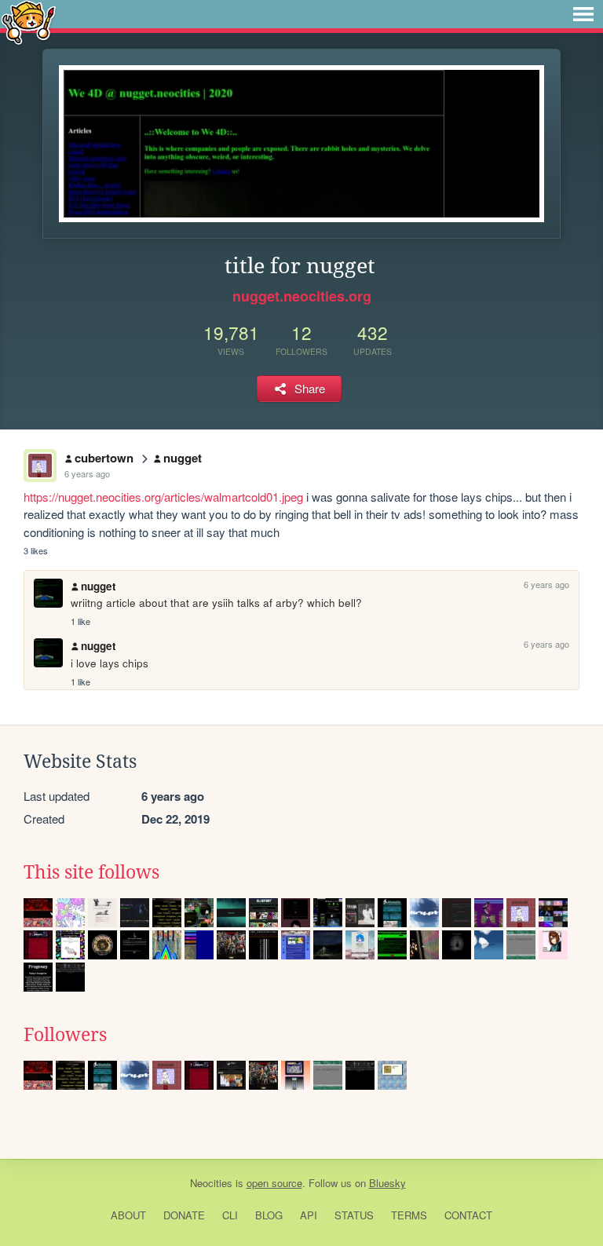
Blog (269, 1215)
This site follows (91, 872)
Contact (468, 1215)
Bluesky (387, 1182)
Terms (409, 1215)
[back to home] (28, 21)
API (308, 1215)
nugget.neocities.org (301, 296)
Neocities (211, 1182)
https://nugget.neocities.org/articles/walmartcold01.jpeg (163, 496)
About (128, 1215)
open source (274, 1182)
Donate (184, 1215)
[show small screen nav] (583, 14)
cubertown (104, 457)
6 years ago (87, 473)
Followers (65, 1035)
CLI (230, 1215)
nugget (182, 457)
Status (354, 1215)
